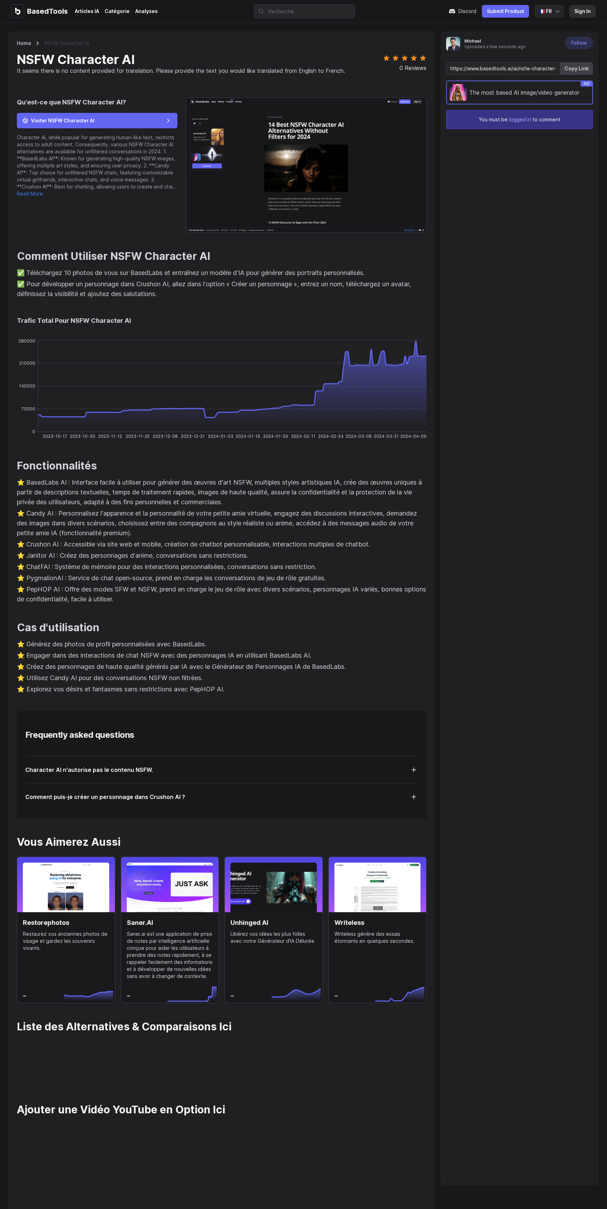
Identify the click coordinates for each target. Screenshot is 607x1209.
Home (24, 43)
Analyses (146, 11)
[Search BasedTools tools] (259, 11)
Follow (579, 43)
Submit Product (505, 11)
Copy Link (576, 68)
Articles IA (87, 11)
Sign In (582, 11)
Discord (467, 11)
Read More (30, 194)
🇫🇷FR (545, 11)
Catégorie (117, 11)
